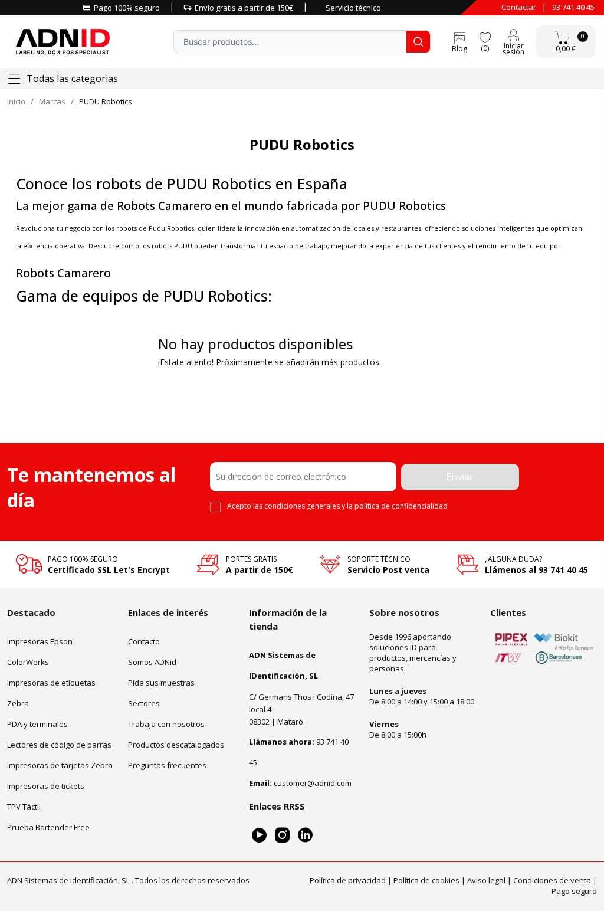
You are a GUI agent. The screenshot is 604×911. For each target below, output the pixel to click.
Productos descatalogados (176, 744)
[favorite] (485, 36)
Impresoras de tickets (45, 786)
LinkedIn (305, 835)
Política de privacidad (348, 879)
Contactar (518, 7)
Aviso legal (486, 879)
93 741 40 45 (573, 7)
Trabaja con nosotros (166, 724)
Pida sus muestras (161, 682)
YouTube (259, 835)
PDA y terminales (37, 724)
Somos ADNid (152, 662)
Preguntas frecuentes (167, 765)
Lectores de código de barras (59, 744)
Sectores (144, 703)
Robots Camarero (63, 273)
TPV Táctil (24, 806)
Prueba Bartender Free (48, 827)
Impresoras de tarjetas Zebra (60, 765)
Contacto (144, 641)
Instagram (282, 835)
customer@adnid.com (313, 783)
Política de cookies (426, 879)
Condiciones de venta (552, 879)
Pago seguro (574, 890)
